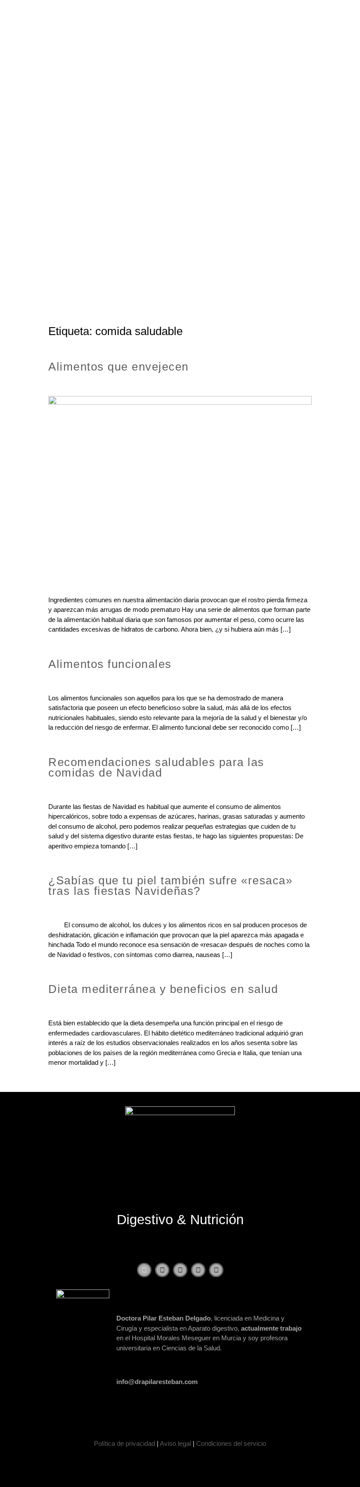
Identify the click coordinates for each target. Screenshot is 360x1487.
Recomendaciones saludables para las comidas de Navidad (156, 767)
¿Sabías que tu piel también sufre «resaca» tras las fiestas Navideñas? (170, 885)
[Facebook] (144, 1270)
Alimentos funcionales (110, 664)
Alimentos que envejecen (118, 366)
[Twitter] (162, 1270)
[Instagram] (198, 1270)
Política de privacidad (124, 1443)
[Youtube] (180, 1270)
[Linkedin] (216, 1270)
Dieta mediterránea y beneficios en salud (163, 989)
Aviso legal (175, 1443)
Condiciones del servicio (231, 1443)
